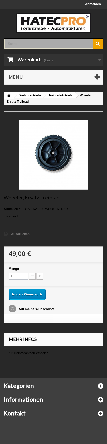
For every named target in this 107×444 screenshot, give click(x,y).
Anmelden (93, 4)
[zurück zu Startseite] (9, 95)
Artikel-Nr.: (12, 209)
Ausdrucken (20, 234)
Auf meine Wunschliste (36, 309)
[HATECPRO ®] (53, 23)
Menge (14, 269)
